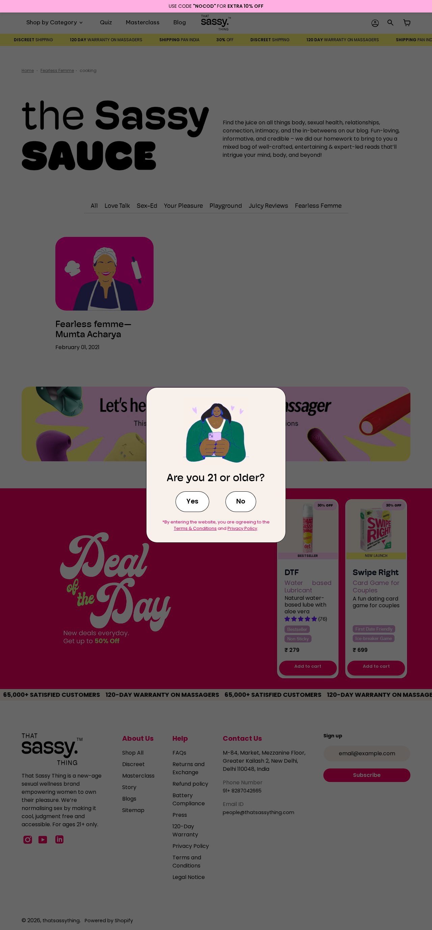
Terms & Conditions (195, 528)
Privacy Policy (242, 528)
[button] (192, 501)
